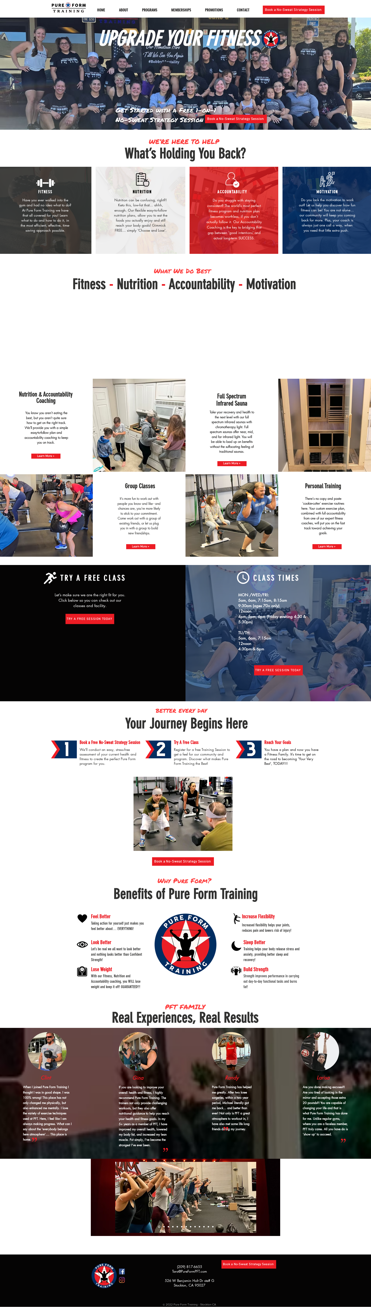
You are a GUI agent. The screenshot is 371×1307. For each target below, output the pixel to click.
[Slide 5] (186, 1226)
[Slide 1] (164, 1227)
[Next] (251, 1197)
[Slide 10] (158, 1226)
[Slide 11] (204, 1226)
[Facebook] (122, 1271)
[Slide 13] (213, 1226)
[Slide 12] (208, 1226)
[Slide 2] (173, 1226)
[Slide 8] (177, 1226)
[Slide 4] (181, 1226)
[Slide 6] (190, 1226)
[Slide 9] (168, 1226)
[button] (294, 10)
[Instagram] (122, 1280)
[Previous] (120, 1197)
